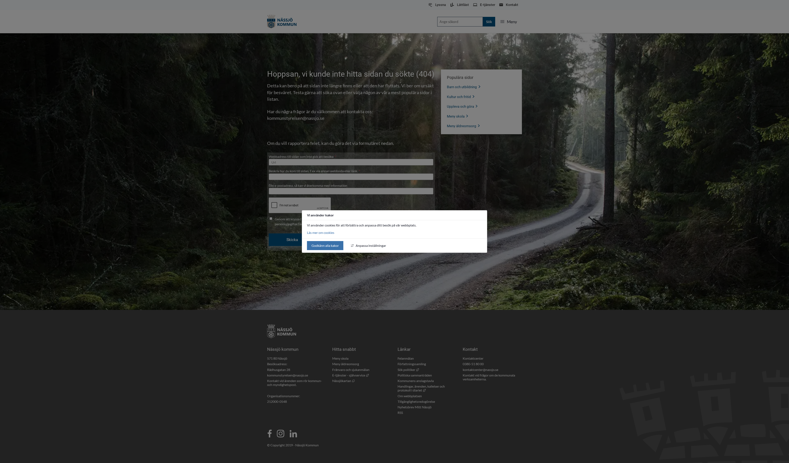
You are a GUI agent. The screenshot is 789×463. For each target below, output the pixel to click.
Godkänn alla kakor (325, 245)
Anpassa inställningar (371, 245)
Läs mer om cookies (320, 232)
